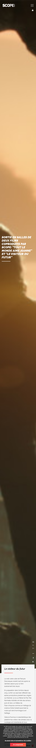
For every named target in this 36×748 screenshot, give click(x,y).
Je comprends (18, 745)
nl (33, 645)
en (33, 648)
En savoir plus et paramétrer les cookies (18, 740)
